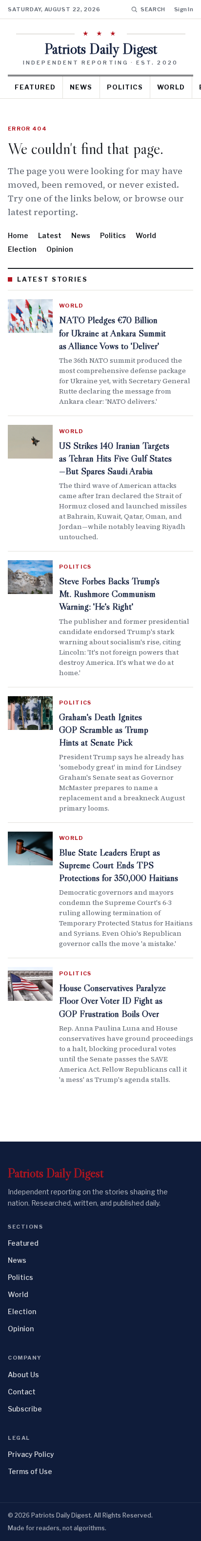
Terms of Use (30, 1471)
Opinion (59, 249)
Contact (22, 1391)
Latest (49, 235)
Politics (125, 87)
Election (22, 249)
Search (153, 9)
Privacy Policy (31, 1454)
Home (18, 235)
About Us (23, 1374)
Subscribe (25, 1409)
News (81, 87)
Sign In (183, 9)
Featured (35, 87)
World (171, 87)
